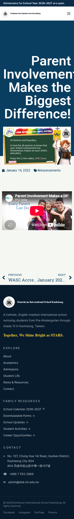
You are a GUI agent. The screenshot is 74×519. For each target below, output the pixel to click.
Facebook (9, 512)
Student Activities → (16, 428)
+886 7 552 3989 (18, 474)
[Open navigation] (68, 13)
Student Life (11, 375)
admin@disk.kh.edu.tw (21, 482)
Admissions (10, 369)
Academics (10, 362)
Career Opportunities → (19, 435)
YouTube (39, 512)
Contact (8, 388)
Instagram (24, 512)
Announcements (49, 170)
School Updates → (15, 422)
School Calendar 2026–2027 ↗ (24, 409)
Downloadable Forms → (19, 415)
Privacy (52, 512)
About (7, 356)
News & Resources (15, 382)
